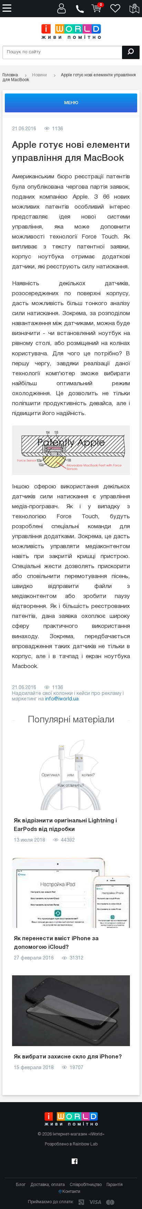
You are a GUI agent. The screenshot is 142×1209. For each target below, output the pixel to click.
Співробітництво (86, 1185)
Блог (21, 1185)
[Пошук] (131, 52)
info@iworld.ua (62, 699)
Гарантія (114, 1185)
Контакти (71, 1192)
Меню (71, 103)
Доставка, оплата (47, 1185)
